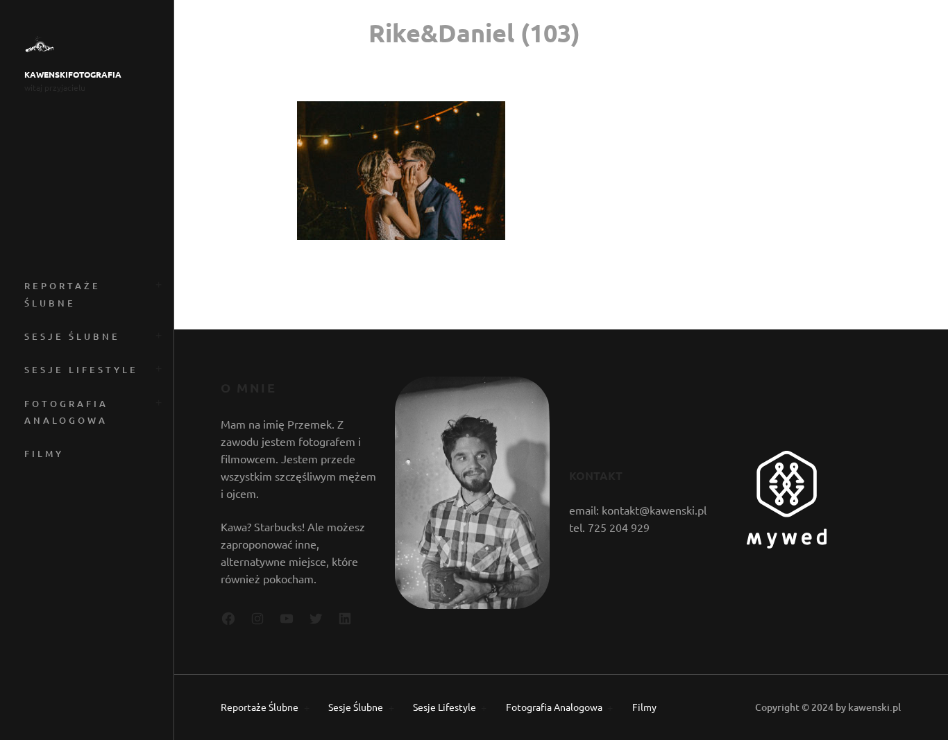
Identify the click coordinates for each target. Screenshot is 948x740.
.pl (895, 707)
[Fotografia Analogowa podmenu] (156, 401)
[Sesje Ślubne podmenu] (156, 334)
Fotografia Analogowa (66, 412)
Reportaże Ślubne (62, 294)
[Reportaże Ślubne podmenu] (156, 283)
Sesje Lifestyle (81, 369)
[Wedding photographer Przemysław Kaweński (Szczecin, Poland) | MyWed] (787, 544)
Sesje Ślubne (72, 336)
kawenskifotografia (72, 74)
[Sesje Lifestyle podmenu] (156, 367)
